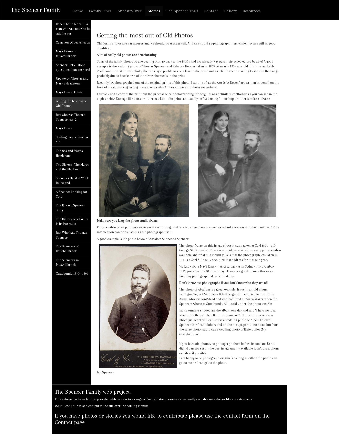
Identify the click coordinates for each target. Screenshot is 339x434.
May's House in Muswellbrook (66, 53)
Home (77, 10)
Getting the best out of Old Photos (71, 103)
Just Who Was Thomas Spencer (71, 235)
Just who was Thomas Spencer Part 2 (70, 117)
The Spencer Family (36, 8)
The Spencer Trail (182, 10)
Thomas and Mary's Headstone (69, 153)
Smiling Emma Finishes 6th (72, 139)
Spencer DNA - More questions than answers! (73, 67)
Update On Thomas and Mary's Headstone (72, 81)
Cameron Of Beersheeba (73, 42)
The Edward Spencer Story (70, 207)
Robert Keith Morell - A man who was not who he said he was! (73, 28)
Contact (211, 10)
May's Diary (64, 128)
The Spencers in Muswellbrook (67, 262)
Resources (252, 10)
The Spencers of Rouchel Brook (67, 248)
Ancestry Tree (130, 10)
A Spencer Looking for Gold (71, 194)
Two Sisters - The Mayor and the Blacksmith (72, 167)
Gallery (230, 10)
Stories (154, 10)
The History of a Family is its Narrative (72, 221)
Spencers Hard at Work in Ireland (72, 180)
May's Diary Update (69, 92)
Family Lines (100, 10)
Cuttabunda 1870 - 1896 (72, 273)
